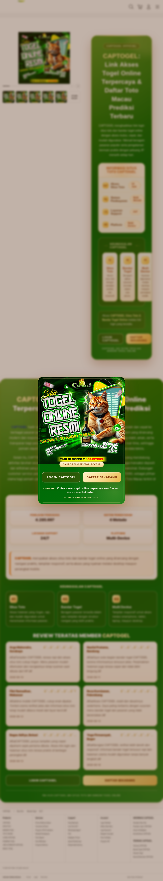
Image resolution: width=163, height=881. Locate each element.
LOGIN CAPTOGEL (61, 477)
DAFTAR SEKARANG (101, 477)
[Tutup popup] (119, 382)
